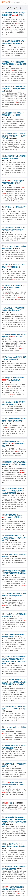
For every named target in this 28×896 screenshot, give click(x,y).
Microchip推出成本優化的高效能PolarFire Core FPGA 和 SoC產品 (14, 709)
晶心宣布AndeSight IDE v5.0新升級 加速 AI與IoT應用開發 (13, 443)
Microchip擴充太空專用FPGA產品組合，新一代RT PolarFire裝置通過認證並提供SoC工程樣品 (13, 682)
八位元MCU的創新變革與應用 (14, 207)
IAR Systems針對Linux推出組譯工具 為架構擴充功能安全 (13, 88)
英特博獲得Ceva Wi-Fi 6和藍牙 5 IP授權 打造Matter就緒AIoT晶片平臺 (13, 538)
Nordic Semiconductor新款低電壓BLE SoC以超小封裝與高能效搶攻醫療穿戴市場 (13, 491)
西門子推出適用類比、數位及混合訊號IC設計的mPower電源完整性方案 (13, 136)
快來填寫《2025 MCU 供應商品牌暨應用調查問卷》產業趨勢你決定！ (14, 573)
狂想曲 (9, 803)
